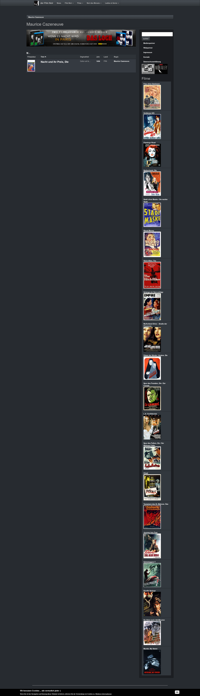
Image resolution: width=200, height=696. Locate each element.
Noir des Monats (93, 3)
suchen (145, 38)
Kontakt (146, 57)
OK (177, 692)
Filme (79, 3)
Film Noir (68, 3)
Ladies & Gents (111, 3)
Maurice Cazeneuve (36, 17)
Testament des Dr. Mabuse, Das (156, 504)
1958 (98, 61)
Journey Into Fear (151, 532)
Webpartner (148, 48)
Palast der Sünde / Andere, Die (155, 355)
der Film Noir (46, 3)
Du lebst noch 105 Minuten (154, 620)
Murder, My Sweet (150, 648)
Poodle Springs (150, 590)
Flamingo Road (150, 142)
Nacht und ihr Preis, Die (55, 61)
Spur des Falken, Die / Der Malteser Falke (154, 444)
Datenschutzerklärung (152, 61)
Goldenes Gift (149, 113)
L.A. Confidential (150, 414)
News (59, 3)
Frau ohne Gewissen (152, 84)
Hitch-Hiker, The (150, 260)
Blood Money (149, 230)
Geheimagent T (150, 562)
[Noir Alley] (161, 68)
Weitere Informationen (103, 694)
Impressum (147, 52)
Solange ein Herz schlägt (153, 292)
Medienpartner (149, 43)
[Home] (37, 3)
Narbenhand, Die (150, 170)
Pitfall (146, 473)
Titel (42, 57)
